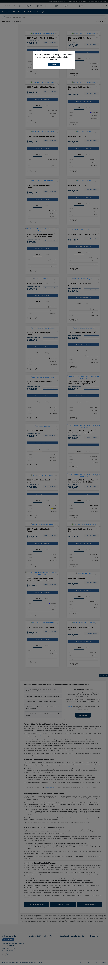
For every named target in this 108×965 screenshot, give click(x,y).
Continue (54, 64)
